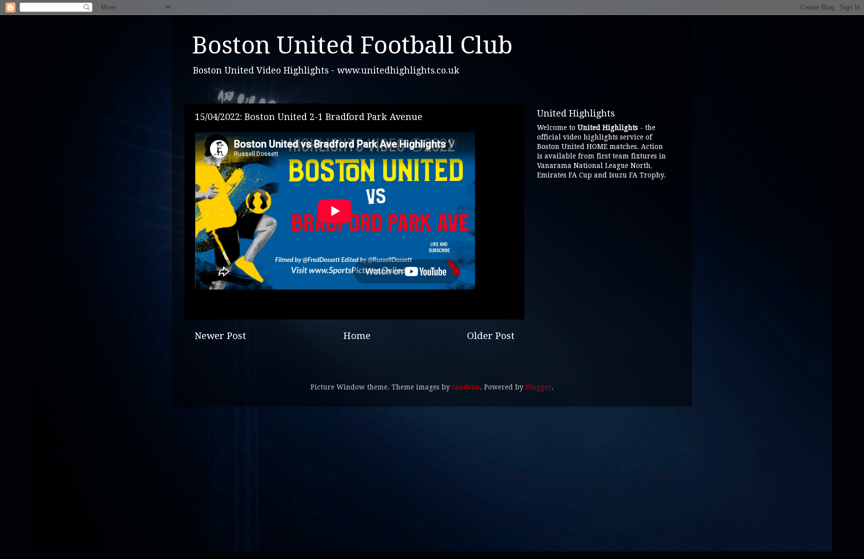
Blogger (539, 387)
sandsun (466, 387)
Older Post (490, 336)
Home (356, 336)
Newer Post (220, 336)
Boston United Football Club (352, 45)
